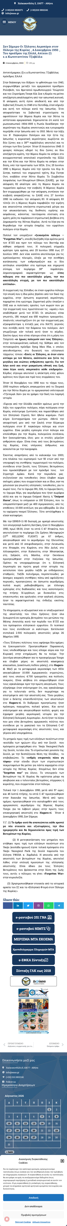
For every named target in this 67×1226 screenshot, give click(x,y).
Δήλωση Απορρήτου (41, 1222)
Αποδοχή (33, 1197)
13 (34, 1123)
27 (34, 1137)
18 (17, 1130)
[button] (62, 1160)
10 (9, 1123)
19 (25, 1130)
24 (9, 1137)
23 (56, 1130)
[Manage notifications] (6, 1219)
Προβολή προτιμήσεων (33, 1214)
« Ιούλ (9, 1152)
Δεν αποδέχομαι (33, 1206)
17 (9, 1130)
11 (17, 1123)
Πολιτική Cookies (23, 1222)
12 (25, 1123)
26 (25, 1137)
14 (42, 1123)
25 (17, 1137)
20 (34, 1130)
